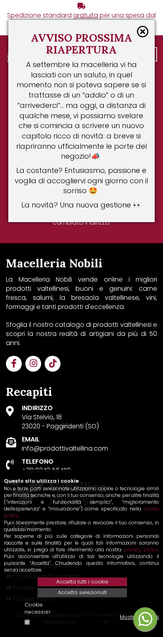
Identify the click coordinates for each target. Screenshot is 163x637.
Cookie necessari (37, 608)
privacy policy (141, 549)
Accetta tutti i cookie (82, 581)
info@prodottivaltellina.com (65, 448)
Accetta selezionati (82, 592)
